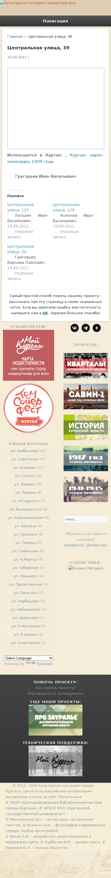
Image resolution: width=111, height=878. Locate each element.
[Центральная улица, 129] (75, 221)
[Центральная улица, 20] (30, 262)
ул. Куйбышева (24, 451)
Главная (15, 36)
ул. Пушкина (25, 534)
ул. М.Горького (25, 501)
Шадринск (74, 545)
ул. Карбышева (25, 601)
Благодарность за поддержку (56, 693)
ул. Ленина (25, 493)
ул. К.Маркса (25, 559)
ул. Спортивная (25, 643)
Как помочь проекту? (55, 688)
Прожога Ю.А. (18, 848)
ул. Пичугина (25, 593)
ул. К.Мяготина (26, 626)
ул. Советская (24, 459)
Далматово (97, 545)
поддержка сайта (21, 842)
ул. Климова (24, 468)
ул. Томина (25, 543)
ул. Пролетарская (25, 584)
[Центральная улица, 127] (30, 221)
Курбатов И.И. (58, 842)
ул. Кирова (24, 484)
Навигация (55, 21)
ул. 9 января (25, 634)
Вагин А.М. (20, 836)
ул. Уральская (25, 618)
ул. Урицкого (25, 576)
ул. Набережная (25, 609)
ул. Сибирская (26, 568)
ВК (45, 313)
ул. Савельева (25, 551)
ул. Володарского (25, 509)
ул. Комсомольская (25, 518)
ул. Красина (25, 526)
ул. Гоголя (24, 476)
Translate (45, 664)
